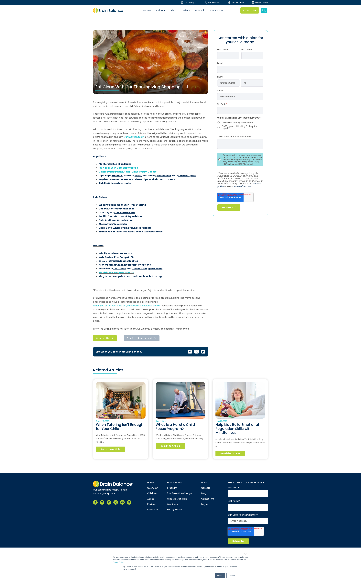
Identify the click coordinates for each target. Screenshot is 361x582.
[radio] (240, 123)
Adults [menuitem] (173, 10)
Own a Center (261, 2)
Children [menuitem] (160, 10)
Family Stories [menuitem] (174, 509)
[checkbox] (240, 125)
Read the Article (110, 449)
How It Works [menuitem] (216, 10)
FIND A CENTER (238, 2)
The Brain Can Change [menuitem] (179, 493)
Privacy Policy (118, 562)
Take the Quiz (190, 2)
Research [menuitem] (199, 10)
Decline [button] (232, 575)
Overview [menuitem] (146, 10)
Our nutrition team (134, 137)
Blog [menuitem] (203, 493)
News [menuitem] (204, 482)
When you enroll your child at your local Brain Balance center (127, 305)
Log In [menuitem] (204, 504)
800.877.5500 (214, 2)
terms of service (242, 186)
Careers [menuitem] (205, 488)
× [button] (245, 553)
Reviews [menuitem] (185, 10)
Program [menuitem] (172, 488)
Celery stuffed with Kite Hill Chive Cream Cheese (128, 171)
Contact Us (249, 10)
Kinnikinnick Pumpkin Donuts (116, 272)
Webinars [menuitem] (172, 504)
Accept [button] (219, 575)
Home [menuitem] (150, 482)
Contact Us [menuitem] (207, 498)
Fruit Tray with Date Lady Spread (118, 167)
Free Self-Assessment (139, 338)
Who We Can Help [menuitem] (177, 498)
